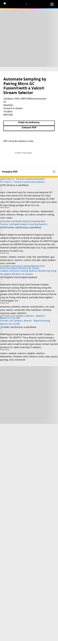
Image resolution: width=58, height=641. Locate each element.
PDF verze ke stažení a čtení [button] (18, 141)
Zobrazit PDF (29, 127)
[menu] (52, 4)
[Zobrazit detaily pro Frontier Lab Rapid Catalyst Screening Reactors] (1, 231)
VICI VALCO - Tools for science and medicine (22, 181)
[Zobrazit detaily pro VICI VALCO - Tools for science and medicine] (1, 189)
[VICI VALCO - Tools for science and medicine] (29, 178)
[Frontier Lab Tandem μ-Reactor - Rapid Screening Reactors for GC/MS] (29, 316)
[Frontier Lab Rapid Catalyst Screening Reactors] (29, 220)
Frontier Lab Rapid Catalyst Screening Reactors (23, 224)
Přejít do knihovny (29, 122)
